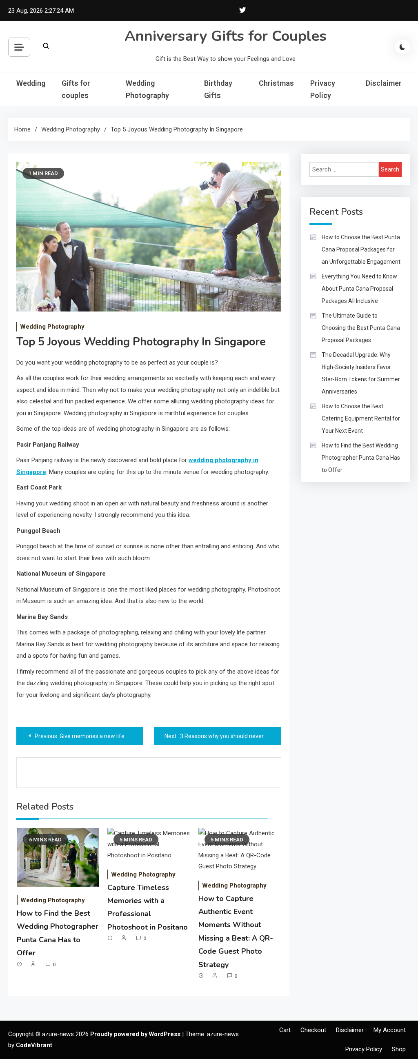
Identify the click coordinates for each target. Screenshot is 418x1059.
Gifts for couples (76, 89)
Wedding (30, 83)
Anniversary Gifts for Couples (226, 36)
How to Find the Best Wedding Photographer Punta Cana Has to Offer (361, 457)
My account (390, 1030)
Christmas (276, 83)
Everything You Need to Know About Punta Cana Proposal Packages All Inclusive (359, 288)
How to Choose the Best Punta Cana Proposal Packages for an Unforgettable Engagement (361, 249)
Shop (399, 1049)
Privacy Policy (322, 89)
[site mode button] (402, 47)
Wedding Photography (147, 89)
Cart (285, 1030)
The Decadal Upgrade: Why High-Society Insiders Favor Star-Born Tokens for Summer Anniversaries (361, 373)
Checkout (313, 1030)
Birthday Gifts (218, 89)
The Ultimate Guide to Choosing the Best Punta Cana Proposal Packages (361, 327)
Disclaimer (384, 83)
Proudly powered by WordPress (136, 1034)
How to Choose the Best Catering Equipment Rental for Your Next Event (361, 418)
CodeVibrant (34, 1045)
